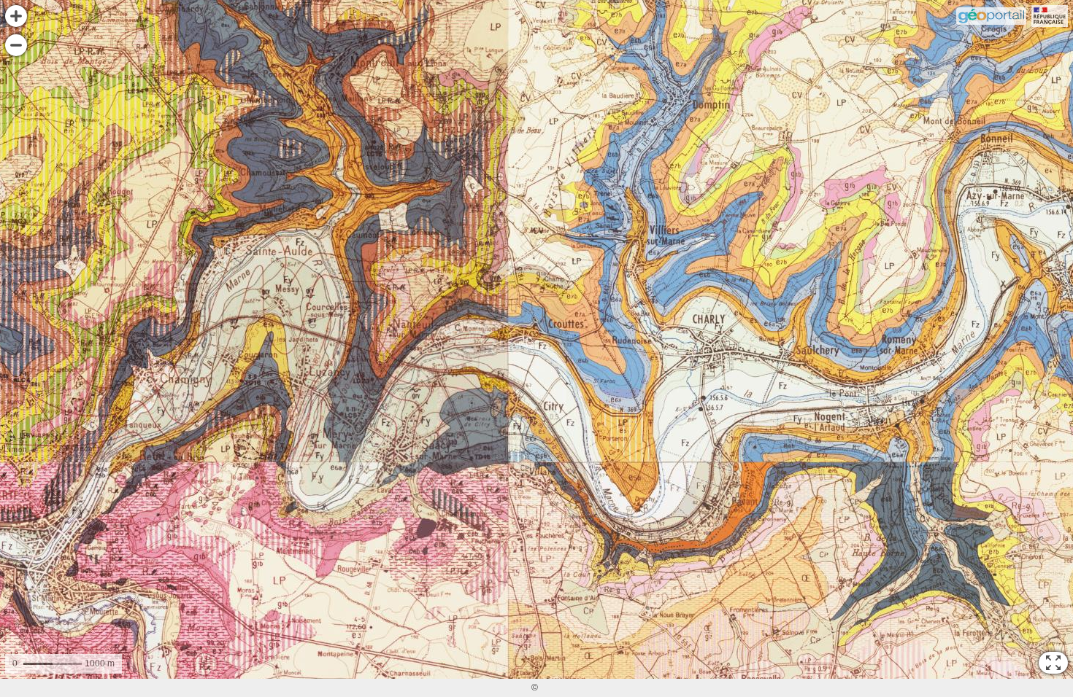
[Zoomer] (16, 16)
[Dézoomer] (16, 45)
